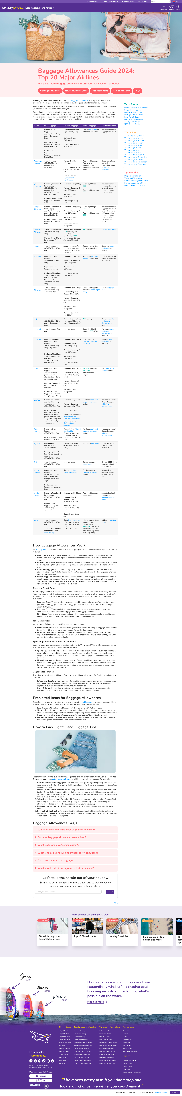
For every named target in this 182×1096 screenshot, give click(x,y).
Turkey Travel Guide (132, 122)
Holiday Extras (12, 8)
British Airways (37, 208)
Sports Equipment (106, 168)
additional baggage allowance (90, 401)
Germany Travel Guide (133, 119)
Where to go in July (132, 152)
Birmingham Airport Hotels (108, 1046)
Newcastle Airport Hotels (107, 1063)
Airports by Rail (64, 1051)
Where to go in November (135, 162)
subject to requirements (107, 405)
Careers (125, 1034)
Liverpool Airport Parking (82, 1051)
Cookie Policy (127, 1063)
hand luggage (86, 702)
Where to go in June (133, 150)
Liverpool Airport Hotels (107, 1051)
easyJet (37, 246)
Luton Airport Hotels (106, 1040)
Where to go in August (134, 155)
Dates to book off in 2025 (135, 185)
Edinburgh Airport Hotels (107, 1060)
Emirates (37, 256)
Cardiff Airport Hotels (106, 1049)
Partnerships (127, 1046)
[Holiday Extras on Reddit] (52, 1061)
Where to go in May (132, 147)
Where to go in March (133, 143)
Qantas (37, 400)
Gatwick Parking (79, 1031)
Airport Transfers (64, 1049)
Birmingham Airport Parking (83, 1046)
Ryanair (37, 443)
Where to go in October (134, 159)
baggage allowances (80, 100)
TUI (35, 462)
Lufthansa (38, 339)
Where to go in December (135, 164)
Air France (38, 130)
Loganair (37, 329)
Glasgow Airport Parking (82, 1054)
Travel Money (63, 1054)
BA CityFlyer (37, 185)
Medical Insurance (65, 1043)
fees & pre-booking (108, 369)
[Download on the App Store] (40, 1076)
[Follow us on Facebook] (31, 1061)
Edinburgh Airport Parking (82, 1060)
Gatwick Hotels (104, 1031)
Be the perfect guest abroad (136, 180)
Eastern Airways (37, 230)
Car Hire (62, 1046)
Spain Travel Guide (132, 110)
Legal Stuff (126, 1069)
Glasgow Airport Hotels (107, 1054)
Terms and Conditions (130, 1060)
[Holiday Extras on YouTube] (48, 1061)
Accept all (175, 1092)
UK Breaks (62, 1063)
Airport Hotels (64, 1034)
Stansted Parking (79, 1037)
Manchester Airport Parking (83, 1043)
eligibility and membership (69, 179)
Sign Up (110, 892)
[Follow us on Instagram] (39, 1061)
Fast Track (62, 1060)
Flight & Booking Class (72, 430)
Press (125, 1037)
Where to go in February (134, 140)
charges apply (88, 464)
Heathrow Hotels (105, 1034)
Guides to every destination (136, 107)
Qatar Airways (37, 430)
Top (116, 538)
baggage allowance (90, 257)
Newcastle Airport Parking (82, 1063)
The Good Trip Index (133, 178)
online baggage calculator (71, 471)
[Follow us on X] (35, 1061)
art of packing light (61, 779)
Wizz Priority (49, 533)
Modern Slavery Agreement (132, 1072)
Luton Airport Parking (81, 1040)
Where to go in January (134, 138)
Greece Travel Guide (133, 112)
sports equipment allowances (108, 321)
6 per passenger (74, 520)
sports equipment (108, 247)
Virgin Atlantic (37, 494)
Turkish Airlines (37, 471)
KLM (36, 368)
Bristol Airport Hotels (106, 1057)
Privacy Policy (127, 1066)
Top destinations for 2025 (135, 136)
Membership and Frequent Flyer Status (72, 418)
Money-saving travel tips (135, 183)
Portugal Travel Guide (133, 114)
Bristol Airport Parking (81, 1057)
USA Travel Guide (132, 124)
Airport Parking (64, 1031)
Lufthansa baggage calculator (90, 342)
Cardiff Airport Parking (81, 1049)
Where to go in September (135, 157)
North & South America (69, 424)
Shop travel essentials (130, 1051)
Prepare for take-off (132, 176)
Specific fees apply (109, 229)
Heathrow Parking (80, 1034)
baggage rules (108, 288)
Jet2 (35, 319)
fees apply (95, 443)
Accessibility (127, 1043)
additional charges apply (108, 498)
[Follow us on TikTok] (44, 1061)
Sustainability (127, 1040)
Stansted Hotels (104, 1037)
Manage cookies (161, 1092)
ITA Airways (37, 288)
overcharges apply (91, 291)
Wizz (36, 520)
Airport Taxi (63, 1057)
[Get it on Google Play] (40, 1080)
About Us (126, 1031)
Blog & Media (127, 1049)
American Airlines (38, 162)
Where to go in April (133, 145)
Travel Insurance (64, 1040)
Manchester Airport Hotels (108, 1043)
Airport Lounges (64, 1037)
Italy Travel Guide (131, 117)
